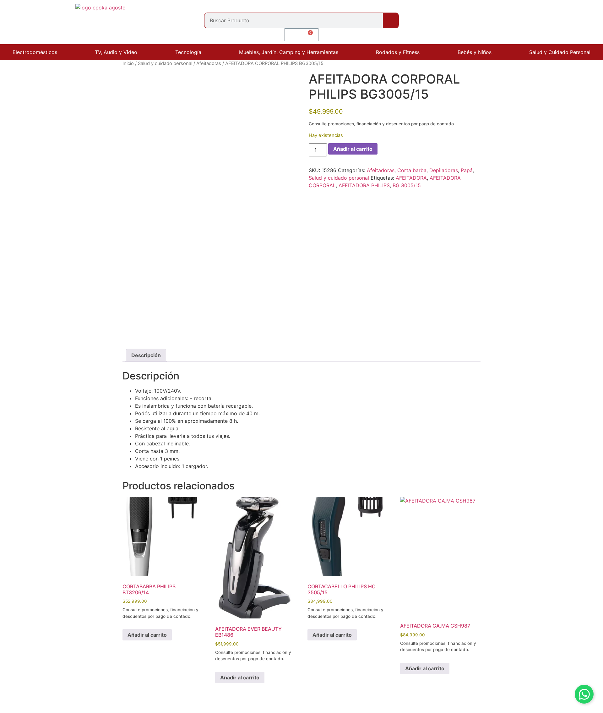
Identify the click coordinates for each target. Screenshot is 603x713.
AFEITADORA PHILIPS (364, 185)
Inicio (128, 63)
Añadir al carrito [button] (147, 635)
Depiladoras (443, 170)
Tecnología (188, 52)
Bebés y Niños (475, 52)
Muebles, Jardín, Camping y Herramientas (288, 52)
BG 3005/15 (407, 185)
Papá (467, 170)
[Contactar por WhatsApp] (584, 694)
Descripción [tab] (146, 355)
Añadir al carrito (352, 149)
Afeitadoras (208, 63)
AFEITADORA (411, 178)
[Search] (391, 20)
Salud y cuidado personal (165, 63)
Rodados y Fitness (398, 52)
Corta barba (411, 170)
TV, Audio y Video (116, 52)
